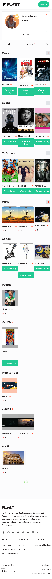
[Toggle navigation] (4, 4)
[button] (48, 53)
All (9, 44)
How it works (7, 545)
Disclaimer (46, 565)
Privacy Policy (45, 569)
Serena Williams (30, 16)
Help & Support (8, 549)
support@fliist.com (43, 545)
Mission (22, 545)
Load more (27, 481)
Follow (26, 34)
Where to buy (9, 91)
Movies (30, 44)
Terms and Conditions (41, 573)
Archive (22, 549)
